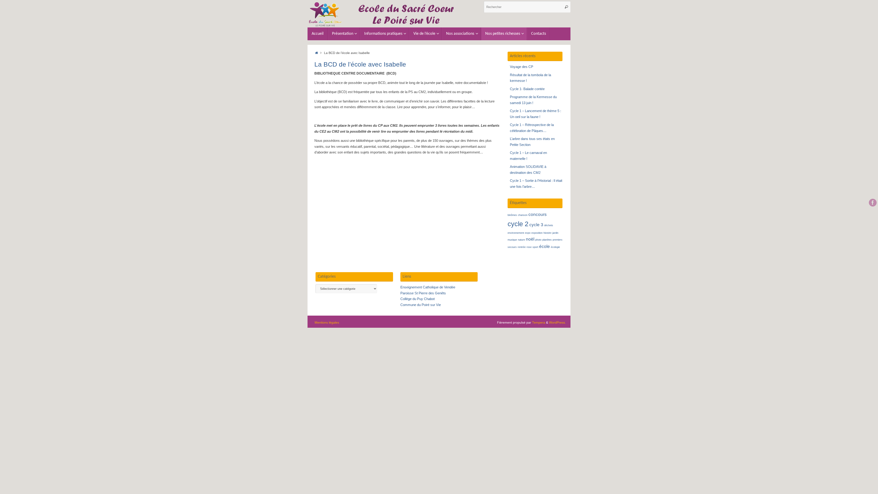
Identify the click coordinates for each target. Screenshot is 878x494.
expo (527, 232)
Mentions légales (327, 322)
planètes (547, 239)
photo (538, 239)
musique (512, 239)
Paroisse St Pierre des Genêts (423, 293)
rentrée (522, 247)
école (544, 246)
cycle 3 (536, 224)
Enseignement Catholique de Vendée (427, 287)
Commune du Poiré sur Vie (420, 305)
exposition (537, 232)
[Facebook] (873, 203)
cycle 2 (518, 224)
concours (537, 214)
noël (530, 239)
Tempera (538, 322)
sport (535, 247)
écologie (555, 247)
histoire (547, 232)
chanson (522, 215)
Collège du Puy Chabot (417, 299)
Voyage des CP (521, 67)
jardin (555, 232)
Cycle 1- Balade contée (527, 89)
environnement (516, 232)
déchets (548, 225)
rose (529, 247)
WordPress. (557, 322)
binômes (512, 215)
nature (521, 239)
